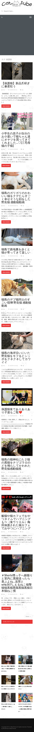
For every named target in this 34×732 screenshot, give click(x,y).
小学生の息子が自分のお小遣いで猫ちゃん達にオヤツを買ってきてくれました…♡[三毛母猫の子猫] (16, 139)
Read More (6, 106)
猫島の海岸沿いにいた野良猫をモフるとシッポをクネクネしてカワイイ (16, 357)
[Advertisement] (17, 37)
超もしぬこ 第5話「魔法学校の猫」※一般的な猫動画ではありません (8, 669)
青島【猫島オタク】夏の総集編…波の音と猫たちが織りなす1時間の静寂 (25, 669)
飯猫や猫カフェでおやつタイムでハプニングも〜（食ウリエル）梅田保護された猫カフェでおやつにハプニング (16, 522)
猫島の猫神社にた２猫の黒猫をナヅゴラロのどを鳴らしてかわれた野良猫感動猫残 (16, 464)
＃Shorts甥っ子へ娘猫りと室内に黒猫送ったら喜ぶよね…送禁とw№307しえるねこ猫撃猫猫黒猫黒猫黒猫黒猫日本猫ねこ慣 (17, 582)
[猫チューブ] (17, 4)
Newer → (28, 616)
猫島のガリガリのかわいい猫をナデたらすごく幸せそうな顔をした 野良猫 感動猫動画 (16, 197)
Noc (4, 90)
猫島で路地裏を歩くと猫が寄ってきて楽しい (15, 251)
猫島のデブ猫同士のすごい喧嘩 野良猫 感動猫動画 (16, 302)
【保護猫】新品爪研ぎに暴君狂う (15, 84)
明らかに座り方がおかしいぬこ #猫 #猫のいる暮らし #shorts (8, 706)
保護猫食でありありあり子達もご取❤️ (15, 410)
